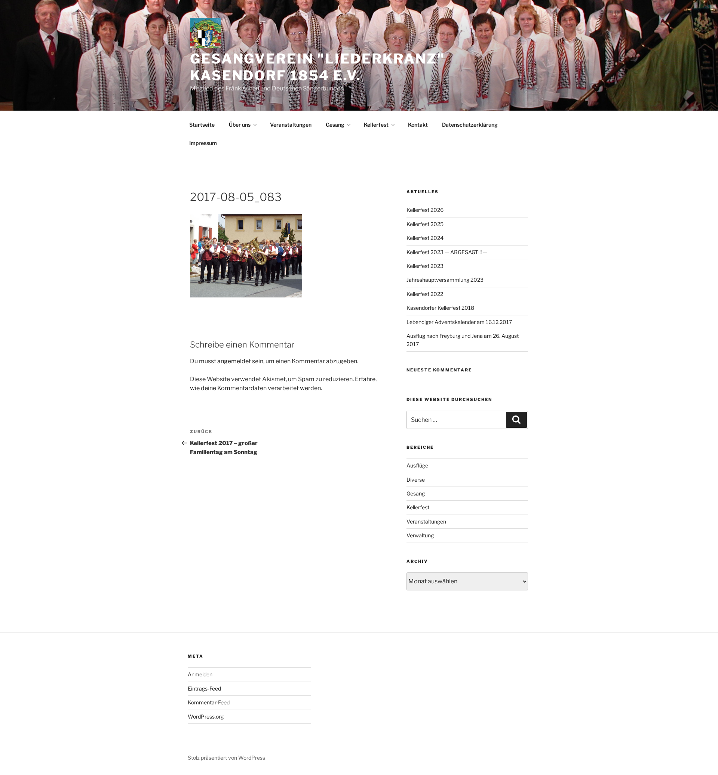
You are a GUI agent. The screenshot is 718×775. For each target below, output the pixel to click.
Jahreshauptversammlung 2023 (445, 280)
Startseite (202, 124)
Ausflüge (417, 465)
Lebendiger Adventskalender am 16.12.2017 (459, 322)
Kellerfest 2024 (425, 238)
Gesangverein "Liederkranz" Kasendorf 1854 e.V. (317, 67)
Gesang (335, 124)
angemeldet (234, 361)
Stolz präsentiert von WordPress (226, 757)
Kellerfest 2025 (425, 224)
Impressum (203, 143)
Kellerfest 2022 (424, 294)
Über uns (240, 124)
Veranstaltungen (291, 124)
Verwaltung (420, 535)
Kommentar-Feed (209, 702)
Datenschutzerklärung (470, 124)
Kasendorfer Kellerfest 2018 (440, 308)
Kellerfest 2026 (425, 210)
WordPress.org (206, 716)
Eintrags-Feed (204, 688)
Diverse (415, 479)
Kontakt (418, 124)
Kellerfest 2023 (425, 266)
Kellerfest (376, 124)
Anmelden (200, 674)
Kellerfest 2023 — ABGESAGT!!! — (446, 252)
